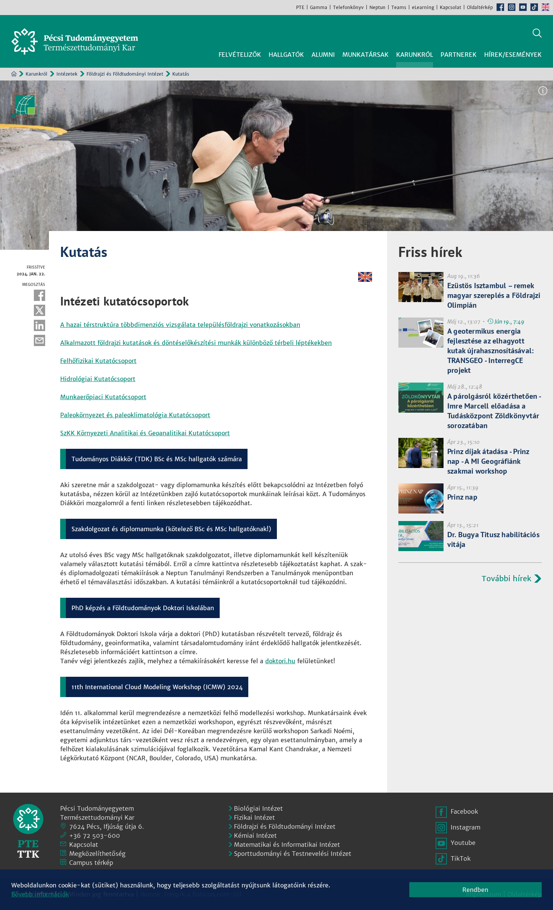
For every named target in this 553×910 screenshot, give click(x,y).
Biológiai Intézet (258, 808)
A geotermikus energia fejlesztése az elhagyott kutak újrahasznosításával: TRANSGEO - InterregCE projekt (490, 350)
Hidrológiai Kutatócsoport (97, 379)
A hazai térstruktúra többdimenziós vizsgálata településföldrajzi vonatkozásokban (180, 324)
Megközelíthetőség (97, 853)
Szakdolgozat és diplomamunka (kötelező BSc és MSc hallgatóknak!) (171, 529)
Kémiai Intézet (255, 835)
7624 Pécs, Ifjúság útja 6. (106, 826)
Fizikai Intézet (254, 817)
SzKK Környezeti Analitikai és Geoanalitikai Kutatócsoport (145, 433)
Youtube (523, 7)
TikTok (534, 7)
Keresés (537, 33)
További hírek (506, 578)
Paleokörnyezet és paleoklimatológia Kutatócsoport (135, 415)
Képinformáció (542, 90)
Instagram (511, 7)
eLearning (423, 7)
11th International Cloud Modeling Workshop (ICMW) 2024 (157, 687)
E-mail (39, 340)
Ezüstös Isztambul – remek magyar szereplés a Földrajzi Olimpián (494, 295)
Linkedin (39, 325)
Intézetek (66, 74)
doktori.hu (280, 661)
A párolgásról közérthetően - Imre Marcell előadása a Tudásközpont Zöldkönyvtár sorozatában (494, 410)
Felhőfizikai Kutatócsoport (98, 361)
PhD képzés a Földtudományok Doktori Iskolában (142, 608)
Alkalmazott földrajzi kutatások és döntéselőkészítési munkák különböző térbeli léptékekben (196, 342)
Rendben (475, 889)
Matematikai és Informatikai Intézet (287, 844)
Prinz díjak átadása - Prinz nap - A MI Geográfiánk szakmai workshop (488, 461)
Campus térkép (91, 862)
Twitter (39, 310)
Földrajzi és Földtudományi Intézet (125, 74)
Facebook (500, 7)
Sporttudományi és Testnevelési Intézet (292, 853)
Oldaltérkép (480, 7)
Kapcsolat (450, 7)
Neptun (377, 7)
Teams (398, 7)
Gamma (318, 7)
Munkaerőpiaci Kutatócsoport (103, 397)
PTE (300, 7)
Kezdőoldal (14, 73)
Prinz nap (462, 497)
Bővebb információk (40, 894)
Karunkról (36, 74)
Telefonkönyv (348, 7)
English (545, 7)
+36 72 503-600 (94, 835)
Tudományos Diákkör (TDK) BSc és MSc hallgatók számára (156, 459)
